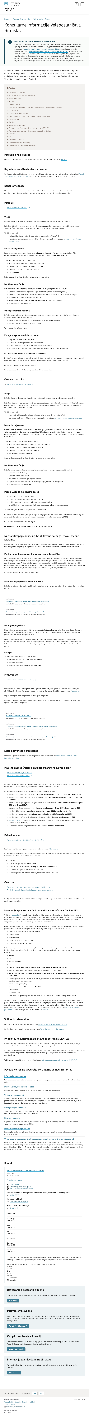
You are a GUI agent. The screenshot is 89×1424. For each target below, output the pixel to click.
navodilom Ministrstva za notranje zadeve (68, 418)
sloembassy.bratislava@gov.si (20, 1187)
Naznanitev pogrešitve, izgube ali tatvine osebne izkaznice (27, 601)
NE (41, 1393)
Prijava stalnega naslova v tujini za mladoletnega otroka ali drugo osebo (32, 726)
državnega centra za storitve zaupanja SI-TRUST (58, 1060)
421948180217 (14, 1195)
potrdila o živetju (15, 820)
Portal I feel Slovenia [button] (17, 1326)
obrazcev (46, 1010)
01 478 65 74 (14, 1208)
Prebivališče (75, 691)
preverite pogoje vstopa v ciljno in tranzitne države (42, 49)
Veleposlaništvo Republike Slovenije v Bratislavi (25, 1170)
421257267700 (14, 1185)
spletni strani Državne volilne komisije (51, 1024)
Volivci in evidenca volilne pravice (52, 1029)
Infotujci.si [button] (13, 1372)
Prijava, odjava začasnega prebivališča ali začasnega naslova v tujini (30, 737)
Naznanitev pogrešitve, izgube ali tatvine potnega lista (25, 612)
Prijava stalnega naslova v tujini (17, 715)
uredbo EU (15, 915)
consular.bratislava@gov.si (19, 1202)
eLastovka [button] (13, 1300)
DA (35, 1393)
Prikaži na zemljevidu (14, 1180)
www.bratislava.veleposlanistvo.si (22, 1189)
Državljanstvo (53, 849)
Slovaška (64, 160)
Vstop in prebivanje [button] (16, 1349)
